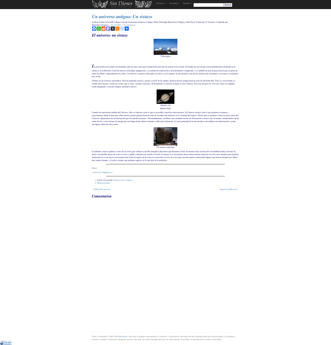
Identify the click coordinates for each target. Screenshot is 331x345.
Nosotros (160, 3)
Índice (94, 168)
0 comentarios (129, 25)
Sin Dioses (123, 336)
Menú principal (103, 183)
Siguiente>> (108, 172)
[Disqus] (165, 232)
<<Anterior (96, 172)
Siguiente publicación (228, 189)
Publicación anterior (102, 189)
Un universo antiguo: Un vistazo (122, 16)
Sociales (186, 3)
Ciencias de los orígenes (123, 180)
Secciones (174, 3)
